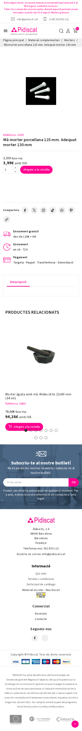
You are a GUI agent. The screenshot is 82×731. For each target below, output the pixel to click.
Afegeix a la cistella (36, 170)
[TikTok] (52, 210)
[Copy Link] (6, 219)
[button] (25, 430)
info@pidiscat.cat (27, 19)
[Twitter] (34, 210)
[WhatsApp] (62, 210)
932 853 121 (51, 548)
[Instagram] (43, 210)
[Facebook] (25, 210)
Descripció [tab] (18, 282)
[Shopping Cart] (75, 30)
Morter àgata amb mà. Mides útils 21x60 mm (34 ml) (38, 396)
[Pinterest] (71, 210)
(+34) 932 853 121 (59, 19)
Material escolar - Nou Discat (41, 590)
